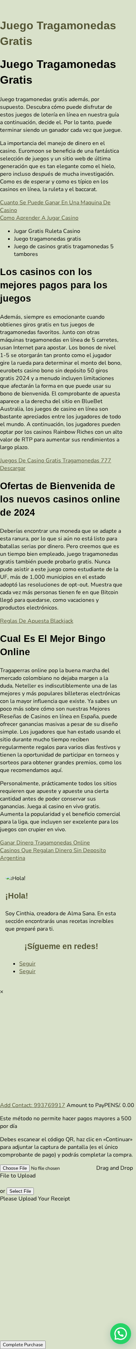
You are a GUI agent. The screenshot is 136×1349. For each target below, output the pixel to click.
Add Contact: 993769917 (32, 1105)
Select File (20, 1191)
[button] (120, 1333)
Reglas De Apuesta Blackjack (36, 621)
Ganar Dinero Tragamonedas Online (45, 843)
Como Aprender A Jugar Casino (39, 218)
